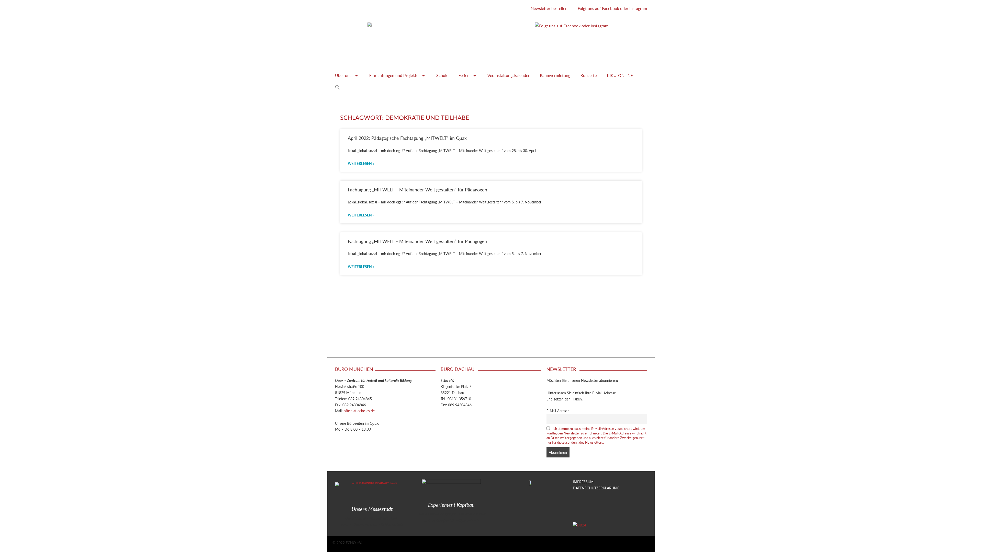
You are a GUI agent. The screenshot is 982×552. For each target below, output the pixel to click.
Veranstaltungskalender (508, 75)
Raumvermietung (555, 75)
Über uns (343, 75)
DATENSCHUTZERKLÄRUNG (596, 487)
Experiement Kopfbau (451, 504)
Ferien (464, 75)
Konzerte (589, 75)
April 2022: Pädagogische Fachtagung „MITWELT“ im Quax (407, 138)
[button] (337, 87)
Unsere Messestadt (372, 508)
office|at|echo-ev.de (359, 410)
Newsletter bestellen (549, 8)
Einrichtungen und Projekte (393, 75)
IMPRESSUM (583, 481)
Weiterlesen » (361, 163)
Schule (442, 75)
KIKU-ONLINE (620, 75)
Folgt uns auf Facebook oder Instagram (612, 8)
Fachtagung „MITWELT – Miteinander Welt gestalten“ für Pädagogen (417, 189)
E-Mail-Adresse (557, 410)
